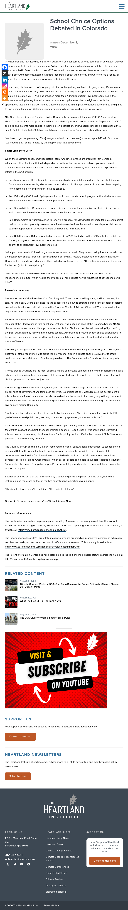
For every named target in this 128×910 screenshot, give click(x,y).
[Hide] (3, 104)
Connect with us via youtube (22, 864)
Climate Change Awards (59, 851)
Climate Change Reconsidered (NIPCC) (62, 859)
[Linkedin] (5, 79)
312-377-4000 (14, 855)
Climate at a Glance (56, 873)
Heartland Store (54, 844)
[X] (5, 73)
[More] (5, 98)
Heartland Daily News (57, 838)
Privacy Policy (51, 905)
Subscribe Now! (17, 776)
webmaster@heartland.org (20, 859)
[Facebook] (5, 67)
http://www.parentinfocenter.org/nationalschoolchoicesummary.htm (42, 547)
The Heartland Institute (18, 6)
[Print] (5, 92)
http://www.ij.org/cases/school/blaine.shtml (42, 530)
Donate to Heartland (20, 736)
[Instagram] (5, 86)
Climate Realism (54, 879)
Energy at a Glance (56, 885)
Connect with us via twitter (15, 864)
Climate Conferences (57, 867)
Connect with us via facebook (8, 864)
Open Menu (122, 6)
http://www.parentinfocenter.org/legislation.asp (31, 559)
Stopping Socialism (56, 892)
